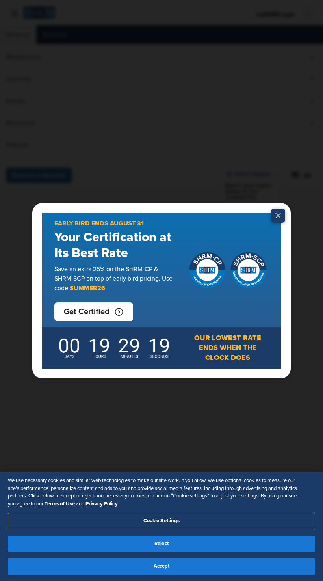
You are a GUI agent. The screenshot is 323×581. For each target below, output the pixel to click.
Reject (161, 543)
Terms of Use (60, 504)
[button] (93, 311)
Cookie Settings (161, 520)
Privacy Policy (101, 504)
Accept (162, 566)
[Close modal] (278, 216)
